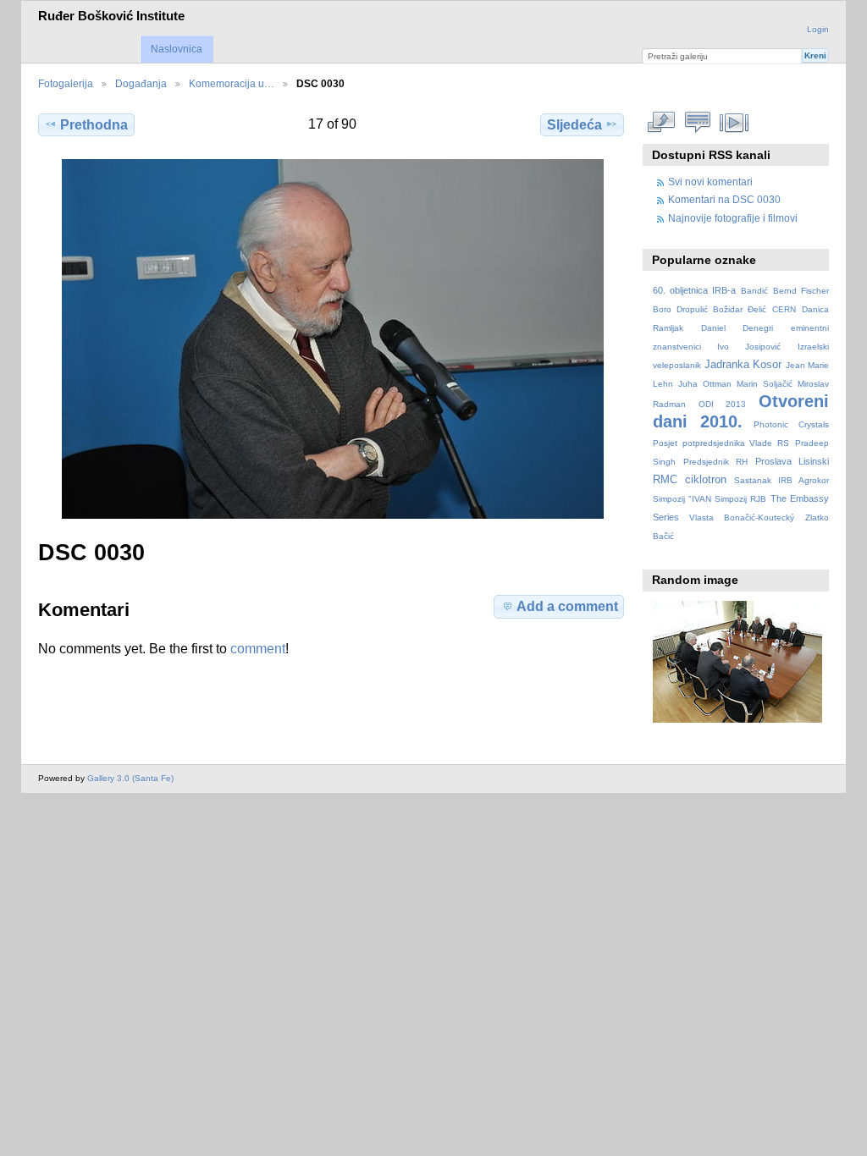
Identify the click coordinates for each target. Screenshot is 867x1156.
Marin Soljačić (764, 383)
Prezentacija (734, 123)
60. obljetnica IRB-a (694, 290)
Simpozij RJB (740, 499)
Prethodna (94, 125)
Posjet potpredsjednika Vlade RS (721, 443)
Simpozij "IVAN (682, 499)
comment (257, 648)
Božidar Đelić (739, 309)
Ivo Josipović (749, 346)
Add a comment (567, 606)
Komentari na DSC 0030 (724, 199)
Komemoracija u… (231, 83)
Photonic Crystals (791, 424)
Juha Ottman (704, 383)
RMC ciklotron (689, 480)
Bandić (754, 290)
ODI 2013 (722, 404)
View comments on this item (698, 123)
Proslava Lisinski (792, 461)
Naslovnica (176, 49)
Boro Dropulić (680, 309)
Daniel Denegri (737, 328)
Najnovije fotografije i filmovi (733, 217)
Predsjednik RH (715, 461)
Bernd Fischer (801, 290)
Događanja (141, 83)
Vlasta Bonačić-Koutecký (741, 517)
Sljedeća (574, 125)
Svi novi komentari (710, 181)
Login (818, 29)
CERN (784, 309)
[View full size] (332, 339)
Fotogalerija (65, 83)
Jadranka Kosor (742, 365)
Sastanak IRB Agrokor (781, 480)
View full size (661, 123)
